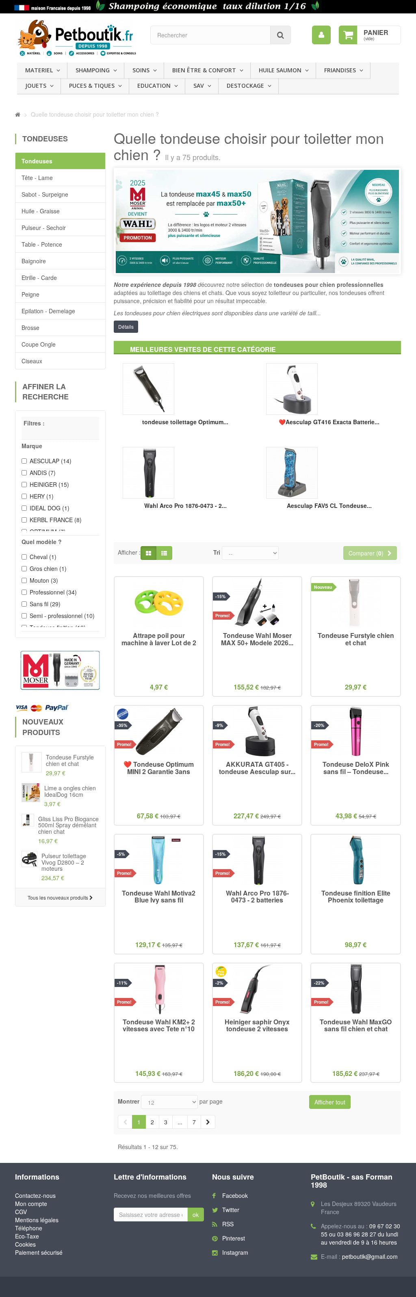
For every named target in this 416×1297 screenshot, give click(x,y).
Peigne (30, 294)
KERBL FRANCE (56, 520)
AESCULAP (51, 461)
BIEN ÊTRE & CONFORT (204, 70)
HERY (42, 496)
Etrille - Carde (39, 277)
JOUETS (35, 85)
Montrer (128, 1101)
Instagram (235, 1252)
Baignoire (34, 261)
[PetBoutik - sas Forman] (76, 38)
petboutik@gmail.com (370, 1256)
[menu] (321, 35)
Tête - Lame (37, 178)
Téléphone (28, 1228)
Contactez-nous (35, 1195)
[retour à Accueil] (17, 114)
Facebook (235, 1195)
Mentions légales (36, 1220)
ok (196, 1214)
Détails (126, 326)
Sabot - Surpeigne (45, 194)
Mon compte (31, 1203)
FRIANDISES (340, 70)
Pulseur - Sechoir (44, 227)
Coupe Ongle (39, 344)
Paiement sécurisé (39, 1252)
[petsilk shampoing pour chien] (208, 6)
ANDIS (43, 472)
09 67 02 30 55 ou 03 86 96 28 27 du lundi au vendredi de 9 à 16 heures (360, 1234)
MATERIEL (39, 70)
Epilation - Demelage (48, 311)
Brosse (30, 327)
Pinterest (233, 1238)
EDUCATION (154, 85)
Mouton (44, 580)
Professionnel (53, 592)
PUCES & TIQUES (92, 85)
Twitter (230, 1210)
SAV (198, 85)
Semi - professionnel (62, 616)
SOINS (141, 70)
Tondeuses (37, 161)
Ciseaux (32, 361)
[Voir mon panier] (348, 35)
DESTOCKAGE (245, 85)
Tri (216, 552)
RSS (228, 1224)
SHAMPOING (93, 70)
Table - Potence (42, 244)
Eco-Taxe (27, 1236)
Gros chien (48, 568)
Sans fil (45, 604)
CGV (21, 1212)
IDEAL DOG (49, 508)
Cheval (43, 557)
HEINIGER (49, 484)
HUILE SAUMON (280, 70)
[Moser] (60, 670)
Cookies (25, 1244)
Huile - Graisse (41, 211)
